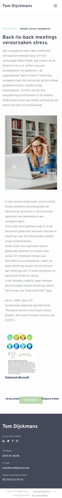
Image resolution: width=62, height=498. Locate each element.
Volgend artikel (50, 399)
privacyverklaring (41, 491)
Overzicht (31, 400)
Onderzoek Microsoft (17, 377)
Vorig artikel (12, 399)
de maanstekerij (39, 495)
